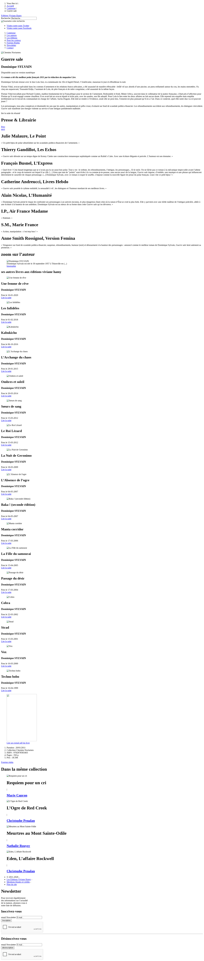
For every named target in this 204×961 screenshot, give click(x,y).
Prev (3, 127)
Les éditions (12, 38)
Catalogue (11, 8)
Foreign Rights (13, 43)
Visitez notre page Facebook (19, 28)
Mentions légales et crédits (18, 882)
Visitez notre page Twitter (18, 25)
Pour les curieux (14, 40)
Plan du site (12, 884)
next (3, 129)
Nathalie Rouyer (18, 846)
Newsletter (11, 45)
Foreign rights (7, 762)
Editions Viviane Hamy (11, 15)
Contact (10, 48)
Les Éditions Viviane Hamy (19, 879)
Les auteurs (12, 35)
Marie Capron (17, 795)
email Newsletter (8, 917)
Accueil (10, 6)
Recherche (5, 18)
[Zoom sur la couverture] (22, 740)
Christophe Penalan (21, 820)
